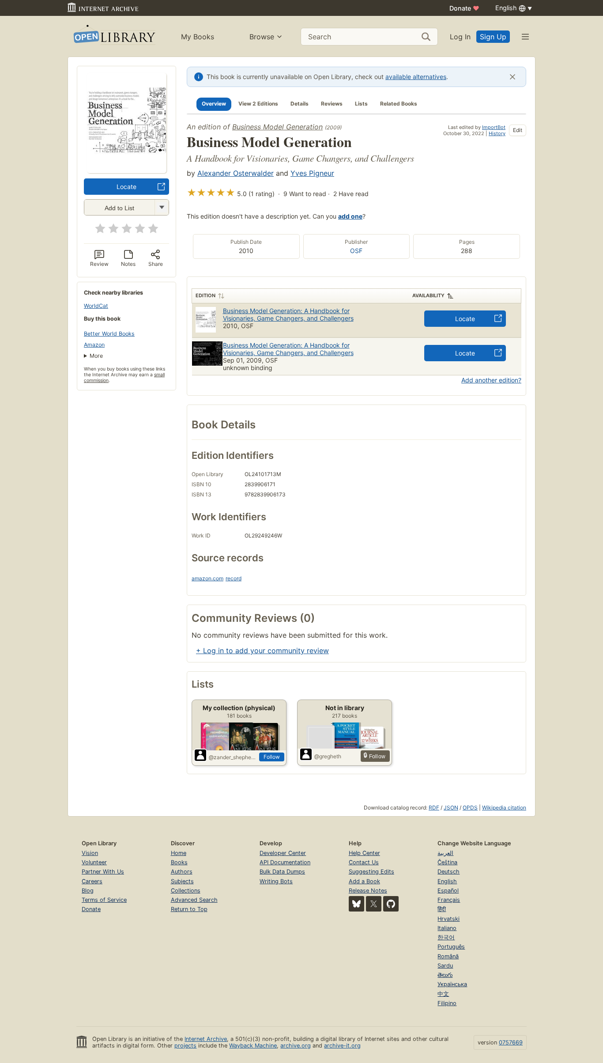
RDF (434, 807)
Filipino (446, 1003)
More (96, 355)
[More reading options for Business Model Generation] (162, 207)
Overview (214, 103)
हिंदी (441, 909)
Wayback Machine (253, 1045)
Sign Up (493, 36)
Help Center (364, 853)
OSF (356, 250)
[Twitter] (373, 904)
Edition (205, 295)
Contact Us (364, 862)
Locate (126, 186)
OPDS (470, 807)
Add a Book (364, 881)
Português (451, 946)
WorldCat (96, 306)
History (497, 133)
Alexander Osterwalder (235, 173)
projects (185, 1045)
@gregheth (327, 756)
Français (448, 900)
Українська (452, 984)
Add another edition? (491, 380)
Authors (181, 871)
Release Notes (368, 890)
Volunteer (94, 862)
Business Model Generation (277, 126)
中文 (443, 994)
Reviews (332, 103)
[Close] (512, 77)
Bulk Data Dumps (282, 871)
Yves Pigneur (312, 173)
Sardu (445, 965)
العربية (445, 853)
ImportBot (493, 127)
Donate (464, 8)
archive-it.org (342, 1045)
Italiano (446, 928)
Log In (460, 36)
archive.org (295, 1045)
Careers (92, 881)
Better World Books (109, 333)
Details (299, 103)
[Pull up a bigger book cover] (126, 170)
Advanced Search (194, 900)
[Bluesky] (356, 904)
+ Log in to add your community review (262, 650)
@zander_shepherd (232, 757)
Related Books (398, 103)
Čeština (447, 862)
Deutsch (448, 871)
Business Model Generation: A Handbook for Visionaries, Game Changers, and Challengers (288, 314)
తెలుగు (444, 975)
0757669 (511, 1042)
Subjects (182, 881)
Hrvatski (448, 918)
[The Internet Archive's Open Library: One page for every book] (113, 36)
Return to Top (189, 909)
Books (179, 862)
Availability (428, 295)
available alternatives (415, 76)
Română (448, 956)
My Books (197, 36)
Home (178, 853)
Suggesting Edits (371, 871)
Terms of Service (104, 900)
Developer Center (283, 853)
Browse (261, 36)
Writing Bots (276, 881)
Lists (361, 103)
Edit (517, 130)
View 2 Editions (258, 103)
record (233, 578)
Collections (185, 890)
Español (448, 890)
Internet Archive (206, 1039)
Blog (88, 890)
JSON (451, 807)
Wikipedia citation (504, 807)
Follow (272, 756)
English (447, 881)
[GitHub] (391, 904)
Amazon (94, 344)
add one (350, 216)
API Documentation (285, 862)
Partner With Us (103, 871)
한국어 (446, 937)
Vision (90, 853)
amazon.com (207, 578)
